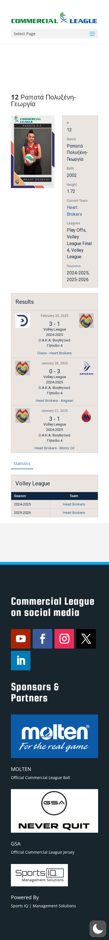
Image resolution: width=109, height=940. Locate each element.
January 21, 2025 (54, 411)
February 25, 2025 (54, 316)
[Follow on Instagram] (64, 639)
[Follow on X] (86, 639)
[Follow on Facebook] (42, 639)
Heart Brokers (74, 504)
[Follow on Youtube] (20, 639)
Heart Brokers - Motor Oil (54, 448)
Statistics (22, 463)
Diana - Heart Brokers (54, 353)
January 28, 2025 (54, 363)
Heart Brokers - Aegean (54, 400)
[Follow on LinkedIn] (20, 660)
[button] (97, 928)
